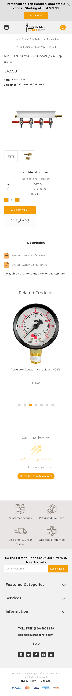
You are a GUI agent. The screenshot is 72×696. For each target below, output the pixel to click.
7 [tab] (52, 405)
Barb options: (36, 178)
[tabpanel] (36, 347)
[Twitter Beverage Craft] (28, 654)
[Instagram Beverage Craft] (21, 654)
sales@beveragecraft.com (35, 635)
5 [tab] (41, 405)
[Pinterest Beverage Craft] (43, 654)
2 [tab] (25, 405)
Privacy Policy (28, 680)
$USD (36, 643)
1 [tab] (19, 405)
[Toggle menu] (6, 27)
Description (36, 242)
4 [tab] (36, 405)
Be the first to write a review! (36, 476)
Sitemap (46, 680)
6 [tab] (47, 405)
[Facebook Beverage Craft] (36, 654)
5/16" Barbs (40, 184)
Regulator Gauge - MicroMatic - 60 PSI (36, 369)
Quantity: (36, 194)
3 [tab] (30, 405)
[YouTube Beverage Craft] (51, 654)
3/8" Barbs (40, 188)
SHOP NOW (36, 15)
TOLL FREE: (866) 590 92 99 (36, 628)
